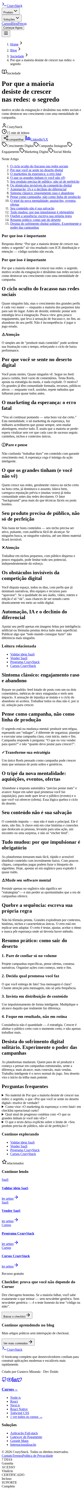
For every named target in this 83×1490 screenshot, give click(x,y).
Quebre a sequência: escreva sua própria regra (41, 216)
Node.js (15, 1397)
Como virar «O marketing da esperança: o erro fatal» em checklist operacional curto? (41, 1108)
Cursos (6, 23)
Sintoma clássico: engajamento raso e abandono (42, 193)
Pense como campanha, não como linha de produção (45, 197)
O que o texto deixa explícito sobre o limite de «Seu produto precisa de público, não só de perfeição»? (38, 1124)
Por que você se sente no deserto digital (36, 170)
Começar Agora (12, 27)
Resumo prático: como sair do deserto (35, 220)
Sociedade (17, 56)
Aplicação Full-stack (24, 1433)
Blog (14, 23)
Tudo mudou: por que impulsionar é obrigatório (42, 212)
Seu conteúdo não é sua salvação (32, 208)
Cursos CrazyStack (23, 666)
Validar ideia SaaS (22, 654)
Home (14, 44)
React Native (19, 1409)
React (14, 1401)
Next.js (15, 1405)
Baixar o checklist (14, 1316)
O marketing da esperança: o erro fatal (35, 174)
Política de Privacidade (37, 1455)
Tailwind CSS (19, 1413)
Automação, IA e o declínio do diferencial (38, 189)
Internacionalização (23, 1444)
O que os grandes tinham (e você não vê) (37, 177)
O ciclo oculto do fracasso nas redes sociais (39, 166)
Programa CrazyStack (25, 662)
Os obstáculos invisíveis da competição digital (41, 185)
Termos (17, 1455)
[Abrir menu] (6, 33)
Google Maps (19, 1441)
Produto (8, 12)
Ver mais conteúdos (15, 1343)
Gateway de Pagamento (26, 1437)
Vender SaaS (18, 658)
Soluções (9, 19)
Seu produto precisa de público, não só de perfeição (44, 181)
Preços (22, 23)
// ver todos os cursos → (26, 1417)
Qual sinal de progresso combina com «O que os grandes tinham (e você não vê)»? (36, 1116)
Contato (7, 1455)
